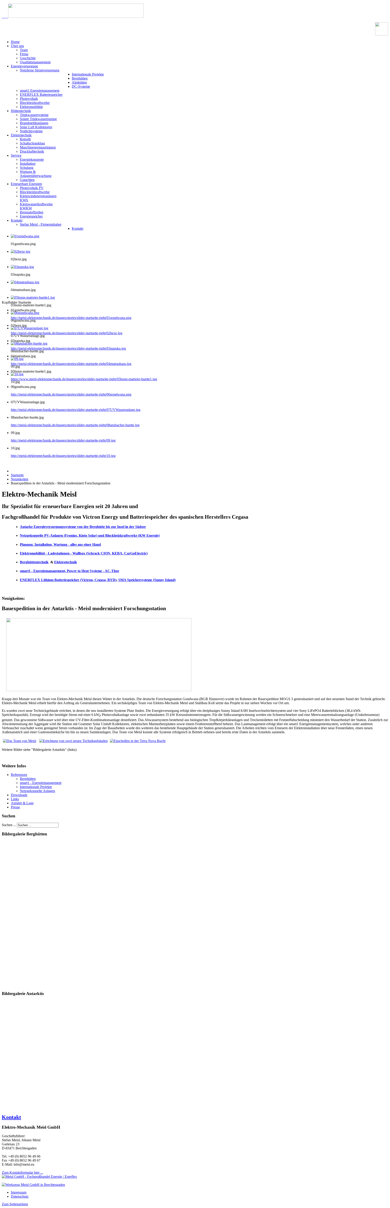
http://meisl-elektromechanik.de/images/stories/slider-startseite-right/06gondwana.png (71, 394)
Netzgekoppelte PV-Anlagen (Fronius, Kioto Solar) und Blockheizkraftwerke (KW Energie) (90, 535)
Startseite (17, 475)
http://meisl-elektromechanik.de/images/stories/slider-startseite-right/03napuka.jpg (68, 348)
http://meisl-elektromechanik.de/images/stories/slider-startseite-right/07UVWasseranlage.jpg (75, 410)
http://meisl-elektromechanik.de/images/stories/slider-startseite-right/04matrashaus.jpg (71, 364)
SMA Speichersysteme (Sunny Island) (147, 580)
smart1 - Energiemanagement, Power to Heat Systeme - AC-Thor (69, 571)
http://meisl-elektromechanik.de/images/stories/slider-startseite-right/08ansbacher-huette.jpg (75, 425)
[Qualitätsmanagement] (381, 34)
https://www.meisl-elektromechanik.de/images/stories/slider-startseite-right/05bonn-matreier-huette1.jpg (84, 379)
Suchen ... (9, 825)
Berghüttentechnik (34, 562)
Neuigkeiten (19, 479)
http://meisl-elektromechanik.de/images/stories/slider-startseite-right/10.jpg (63, 456)
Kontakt (11, 1117)
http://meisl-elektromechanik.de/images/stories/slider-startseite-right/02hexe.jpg (66, 333)
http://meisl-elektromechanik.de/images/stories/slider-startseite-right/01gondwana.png (71, 318)
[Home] (73, 16)
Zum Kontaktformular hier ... (22, 1172)
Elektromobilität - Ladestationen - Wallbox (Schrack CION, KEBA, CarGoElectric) (84, 553)
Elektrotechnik (65, 562)
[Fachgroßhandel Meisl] (39, 1176)
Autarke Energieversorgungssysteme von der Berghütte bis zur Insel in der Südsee (83, 527)
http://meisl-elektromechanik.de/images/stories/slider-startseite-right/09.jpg (63, 440)
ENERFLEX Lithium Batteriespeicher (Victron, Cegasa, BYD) (68, 580)
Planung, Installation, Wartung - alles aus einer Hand (60, 544)
